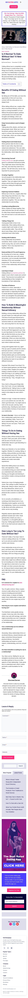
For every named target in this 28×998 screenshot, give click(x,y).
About (4, 966)
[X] (4, 948)
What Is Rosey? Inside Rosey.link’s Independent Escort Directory (13, 782)
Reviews (5, 954)
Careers (5, 970)
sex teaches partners (17, 273)
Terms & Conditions (8, 978)
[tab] (7, 773)
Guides (5, 958)
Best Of (5, 956)
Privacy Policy (6, 980)
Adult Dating (5, 51)
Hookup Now (14, 6)
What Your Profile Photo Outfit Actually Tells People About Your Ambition (15, 809)
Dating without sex (7, 160)
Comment (5, 716)
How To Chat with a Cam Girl (14, 803)
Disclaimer (5, 982)
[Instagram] (8, 948)
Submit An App (6, 968)
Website (4, 752)
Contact (5, 972)
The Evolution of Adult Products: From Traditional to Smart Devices (14, 791)
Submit (14, 906)
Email (4, 745)
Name (4, 737)
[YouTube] (11, 948)
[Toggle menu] (20, 2)
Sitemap (5, 984)
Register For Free (14, 890)
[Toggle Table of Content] (18, 84)
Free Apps (5, 960)
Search (21, 766)
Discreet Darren (7, 62)
